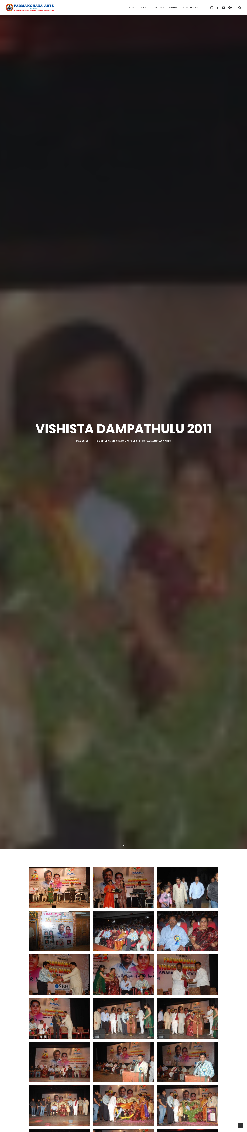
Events (173, 7)
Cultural (104, 440)
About (145, 7)
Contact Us (190, 7)
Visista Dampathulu (124, 440)
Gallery (159, 7)
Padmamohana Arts (158, 440)
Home (132, 7)
